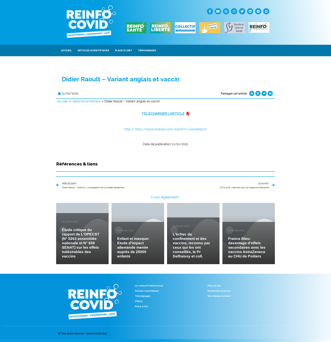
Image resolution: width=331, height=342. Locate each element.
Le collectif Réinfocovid (149, 285)
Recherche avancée (219, 291)
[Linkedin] (250, 11)
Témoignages (143, 296)
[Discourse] (266, 11)
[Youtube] (218, 11)
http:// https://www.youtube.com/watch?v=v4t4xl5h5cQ (165, 129)
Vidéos (139, 301)
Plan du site (214, 285)
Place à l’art (141, 306)
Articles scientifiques (147, 291)
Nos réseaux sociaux (219, 296)
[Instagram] (234, 11)
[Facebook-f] (210, 11)
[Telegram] (258, 11)
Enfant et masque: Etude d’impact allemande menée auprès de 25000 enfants (133, 247)
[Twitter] (242, 11)
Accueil (62, 101)
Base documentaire (86, 101)
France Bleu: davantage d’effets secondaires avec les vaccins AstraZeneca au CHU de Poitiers (246, 247)
